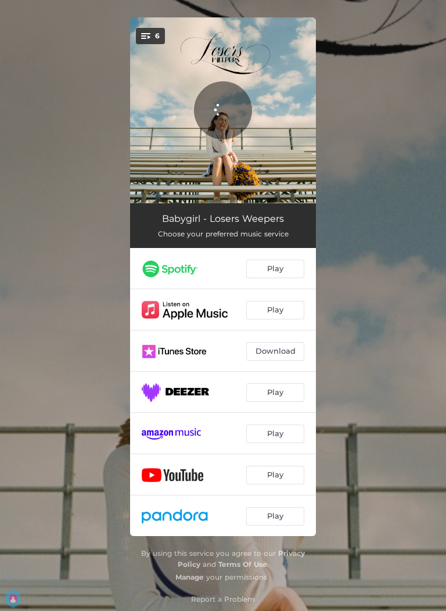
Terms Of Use (242, 564)
